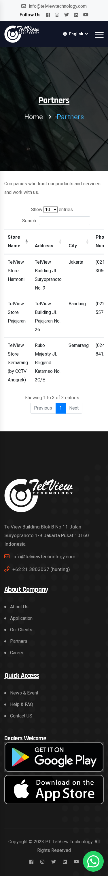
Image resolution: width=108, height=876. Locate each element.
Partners (18, 641)
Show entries (52, 209)
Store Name (14, 241)
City (73, 245)
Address (44, 245)
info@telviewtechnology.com (58, 6)
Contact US (21, 716)
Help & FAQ (21, 704)
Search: (29, 220)
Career (16, 652)
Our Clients (21, 629)
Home (33, 117)
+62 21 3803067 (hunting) (41, 569)
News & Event (24, 693)
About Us (19, 606)
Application (21, 618)
